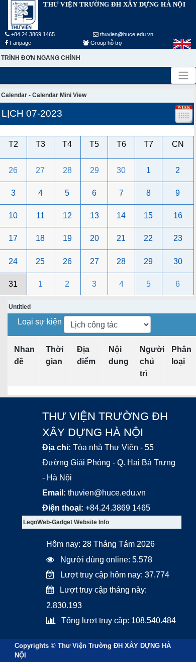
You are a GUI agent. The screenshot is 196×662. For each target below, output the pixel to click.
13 (94, 215)
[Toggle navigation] (183, 75)
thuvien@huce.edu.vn (126, 34)
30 (121, 170)
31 (13, 284)
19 (67, 238)
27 (40, 170)
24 (13, 261)
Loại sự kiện (41, 321)
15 (148, 215)
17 (13, 238)
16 (177, 215)
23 (177, 238)
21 (121, 238)
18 (40, 238)
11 (40, 215)
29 (94, 170)
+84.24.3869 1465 (32, 34)
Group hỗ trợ (105, 43)
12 (67, 215)
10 (13, 215)
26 (13, 170)
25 (40, 261)
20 (94, 238)
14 (121, 215)
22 (148, 238)
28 (67, 170)
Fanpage (19, 43)
